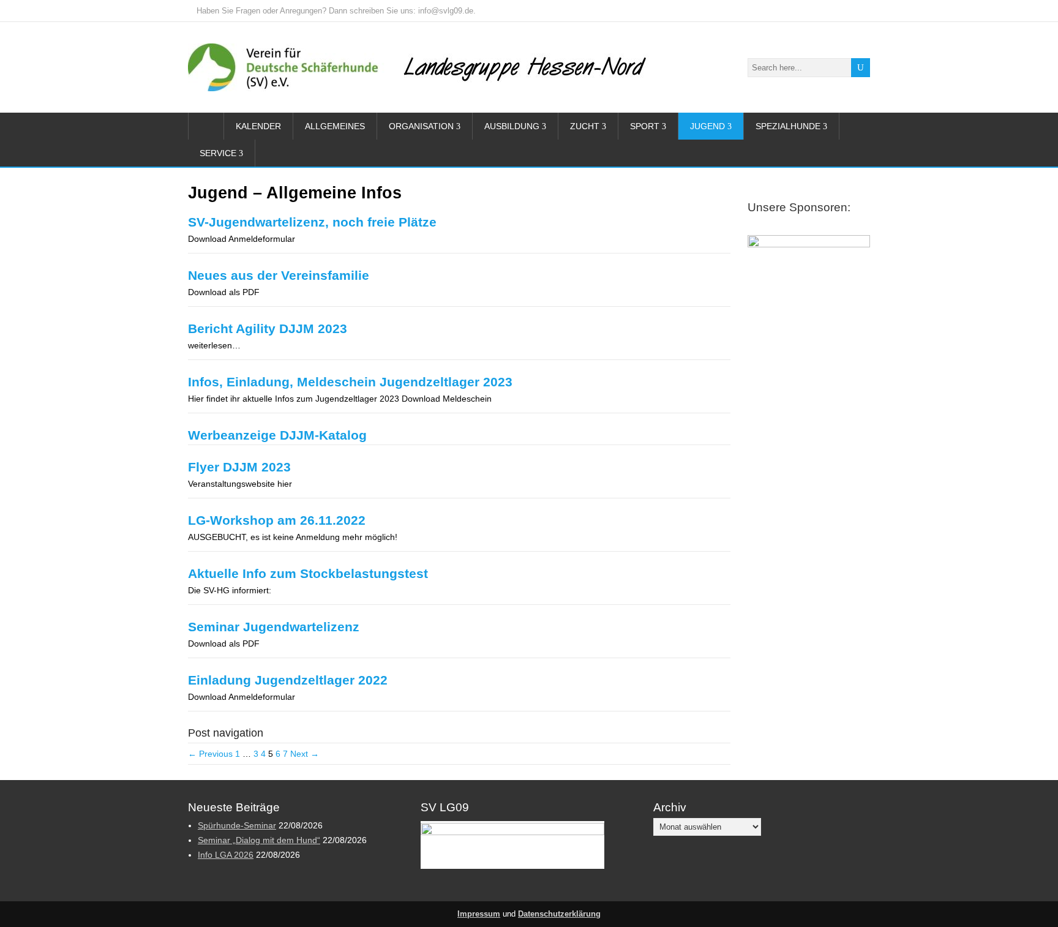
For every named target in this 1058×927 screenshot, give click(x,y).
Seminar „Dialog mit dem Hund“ (259, 840)
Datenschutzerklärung (559, 914)
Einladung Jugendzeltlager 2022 (288, 680)
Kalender (258, 126)
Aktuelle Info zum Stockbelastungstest (308, 573)
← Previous (210, 754)
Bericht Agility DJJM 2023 (267, 328)
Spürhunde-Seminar (237, 825)
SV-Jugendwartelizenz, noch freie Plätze (312, 222)
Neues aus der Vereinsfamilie (278, 275)
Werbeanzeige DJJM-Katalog (277, 435)
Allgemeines (335, 126)
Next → (304, 754)
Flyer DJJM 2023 (239, 467)
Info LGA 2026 (225, 855)
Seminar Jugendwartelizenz (273, 627)
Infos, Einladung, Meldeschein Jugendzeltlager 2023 (350, 382)
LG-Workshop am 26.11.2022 (277, 520)
